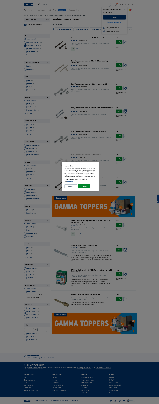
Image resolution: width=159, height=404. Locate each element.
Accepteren (84, 186)
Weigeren (70, 186)
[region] (80, 176)
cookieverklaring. (71, 181)
